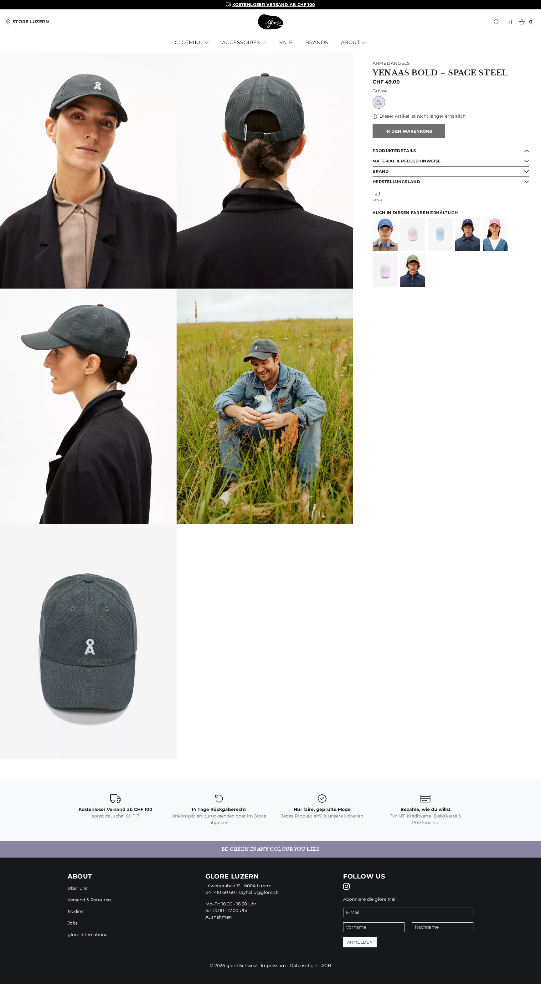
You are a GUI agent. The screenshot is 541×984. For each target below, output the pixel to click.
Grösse (380, 91)
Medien (76, 911)
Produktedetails (394, 150)
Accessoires (242, 42)
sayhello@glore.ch (259, 892)
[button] (496, 22)
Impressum (273, 965)
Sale (286, 42)
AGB (326, 965)
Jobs (73, 923)
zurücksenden (219, 816)
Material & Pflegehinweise (407, 161)
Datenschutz (303, 965)
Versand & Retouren (89, 900)
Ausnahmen (218, 917)
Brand (381, 171)
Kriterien (353, 816)
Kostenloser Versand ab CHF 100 (273, 4)
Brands (316, 42)
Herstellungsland (396, 181)
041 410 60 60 (220, 892)
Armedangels (391, 63)
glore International (88, 934)
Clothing (189, 42)
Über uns (77, 888)
